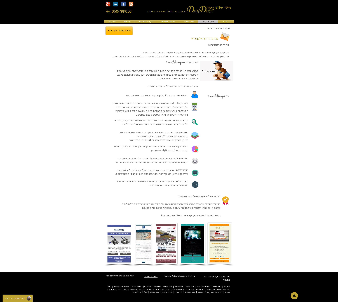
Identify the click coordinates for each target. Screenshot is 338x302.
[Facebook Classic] (123, 4)
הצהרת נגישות (151, 276)
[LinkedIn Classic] (115, 4)
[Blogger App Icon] (131, 4)
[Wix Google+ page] (108, 4)
